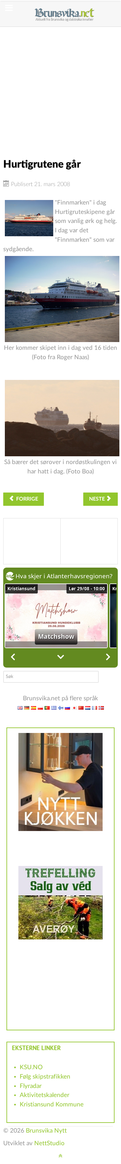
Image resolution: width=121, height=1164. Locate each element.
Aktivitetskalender (44, 1095)
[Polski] (40, 708)
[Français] (94, 708)
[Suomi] (60, 708)
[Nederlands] (87, 708)
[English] (20, 708)
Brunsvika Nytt (46, 1131)
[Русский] (67, 708)
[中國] (81, 708)
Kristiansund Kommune (52, 1105)
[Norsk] (101, 708)
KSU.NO (31, 1067)
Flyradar (31, 1086)
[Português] (47, 708)
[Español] (33, 708)
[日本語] (74, 708)
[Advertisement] (60, 87)
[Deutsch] (26, 708)
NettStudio (49, 1143)
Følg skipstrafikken (45, 1077)
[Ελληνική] (53, 708)
